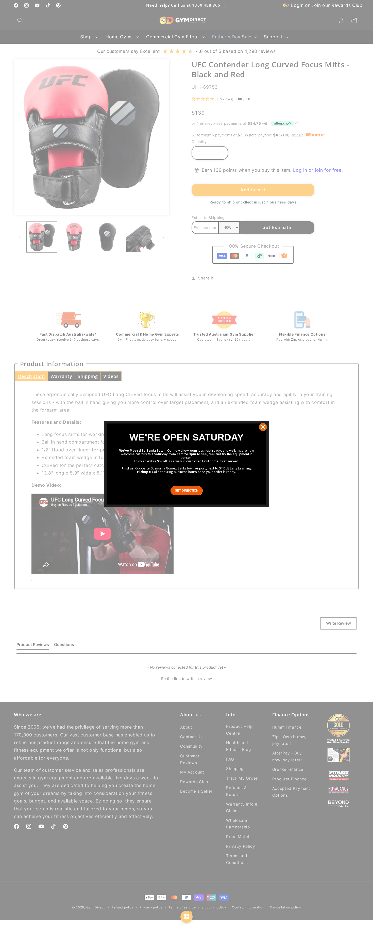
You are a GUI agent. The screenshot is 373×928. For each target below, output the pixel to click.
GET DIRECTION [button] (186, 490)
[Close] (263, 427)
